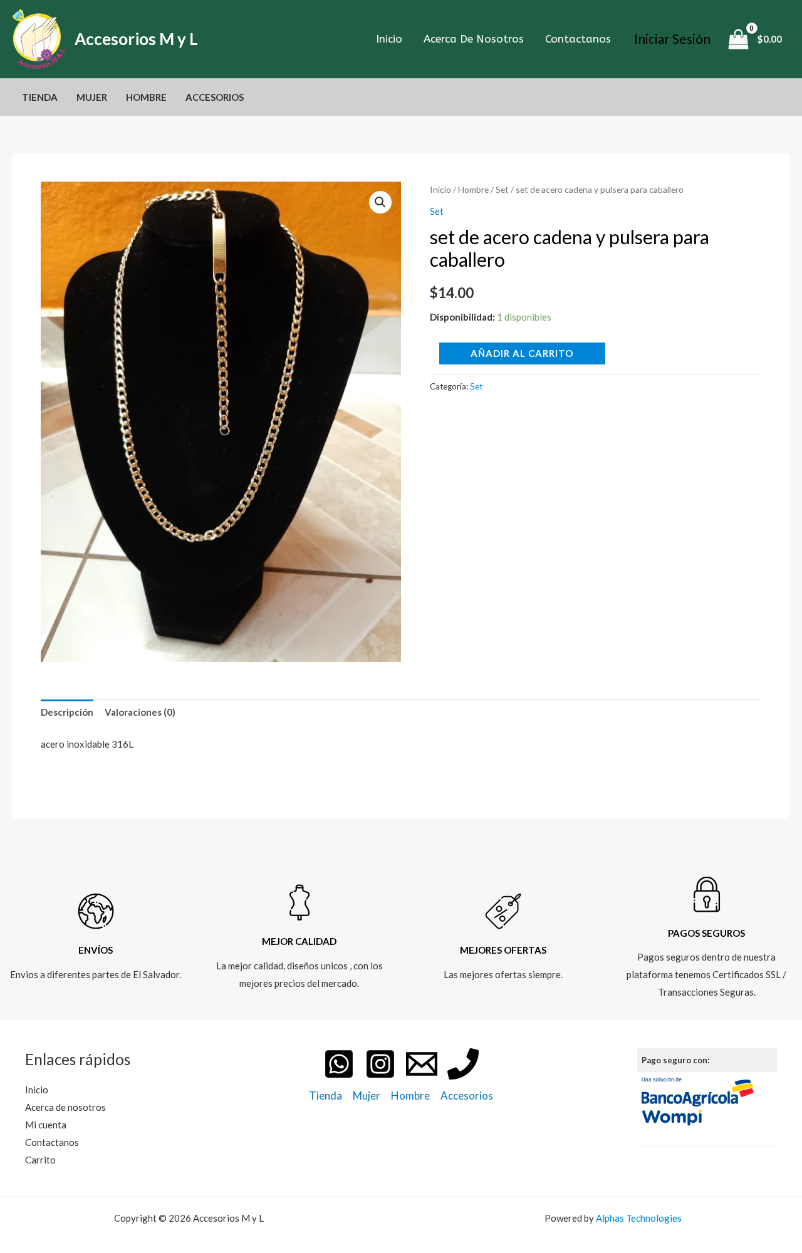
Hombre (146, 97)
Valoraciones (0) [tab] (140, 712)
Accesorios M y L (136, 39)
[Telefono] (463, 1064)
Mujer (91, 97)
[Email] (421, 1064)
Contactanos (578, 39)
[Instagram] (380, 1064)
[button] (380, 202)
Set (502, 189)
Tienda (40, 97)
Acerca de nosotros (474, 39)
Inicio (389, 39)
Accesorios (214, 97)
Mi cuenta (45, 1124)
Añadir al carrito (522, 353)
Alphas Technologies (639, 1218)
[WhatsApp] (339, 1064)
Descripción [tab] (67, 712)
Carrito (40, 1159)
